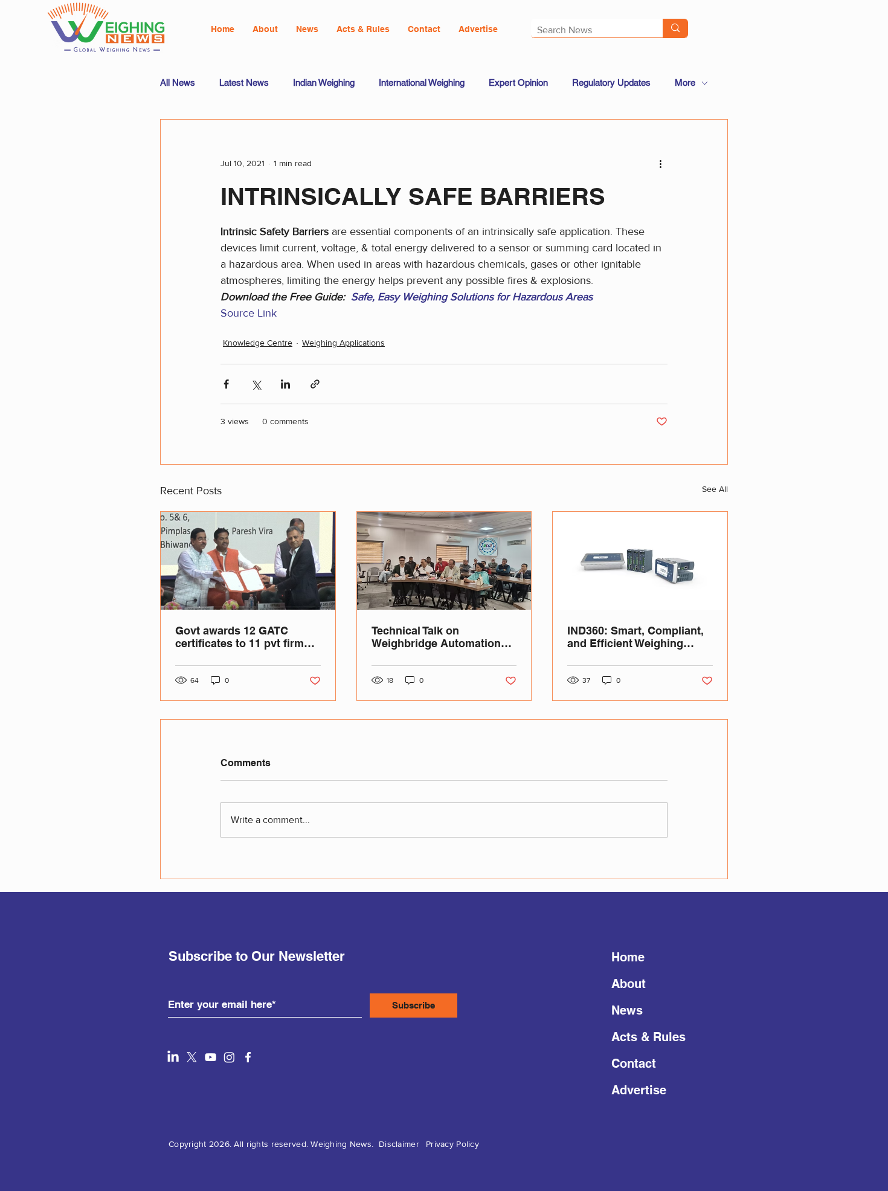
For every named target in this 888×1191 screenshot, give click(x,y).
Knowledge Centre (257, 342)
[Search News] (675, 28)
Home (628, 957)
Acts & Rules (648, 1037)
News (627, 1010)
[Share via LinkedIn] (285, 384)
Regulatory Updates (611, 82)
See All (715, 489)
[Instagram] (229, 1057)
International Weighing (422, 82)
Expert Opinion (518, 82)
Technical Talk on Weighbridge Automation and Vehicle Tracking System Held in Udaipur (436, 637)
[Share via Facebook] (226, 384)
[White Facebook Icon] (248, 1057)
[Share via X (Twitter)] (256, 384)
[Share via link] (315, 384)
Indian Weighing (324, 82)
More (685, 82)
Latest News (244, 82)
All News (177, 82)
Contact (633, 1063)
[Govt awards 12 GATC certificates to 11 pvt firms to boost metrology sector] (248, 561)
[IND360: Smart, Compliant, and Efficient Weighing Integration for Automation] (640, 561)
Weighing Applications (343, 342)
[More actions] (660, 163)
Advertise (638, 1090)
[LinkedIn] (173, 1057)
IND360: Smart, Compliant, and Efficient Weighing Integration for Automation (635, 637)
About (628, 983)
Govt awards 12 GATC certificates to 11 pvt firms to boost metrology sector (242, 637)
